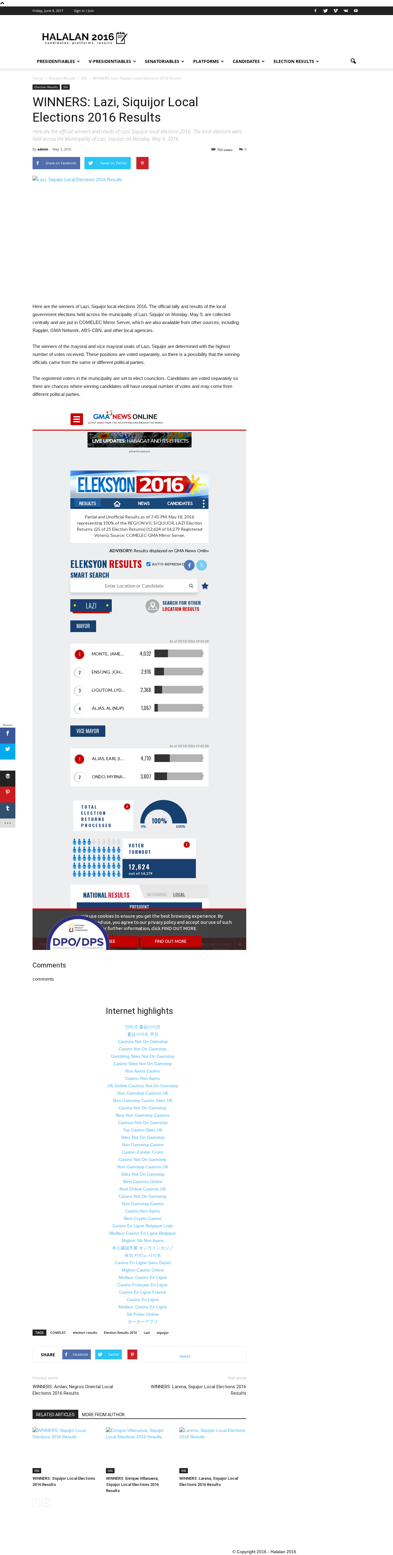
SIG (65, 87)
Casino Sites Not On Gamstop (143, 1063)
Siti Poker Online (142, 1314)
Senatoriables (162, 61)
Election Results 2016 (120, 1332)
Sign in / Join (84, 10)
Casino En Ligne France (142, 1292)
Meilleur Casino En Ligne (143, 1277)
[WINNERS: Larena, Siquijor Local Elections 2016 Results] (212, 1450)
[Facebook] (315, 10)
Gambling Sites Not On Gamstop (142, 1056)
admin (42, 149)
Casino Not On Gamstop (142, 1048)
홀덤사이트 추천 (142, 1034)
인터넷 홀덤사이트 (143, 1026)
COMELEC (58, 1332)
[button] (353, 61)
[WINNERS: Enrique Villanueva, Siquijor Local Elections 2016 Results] (139, 1450)
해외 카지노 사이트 (142, 1255)
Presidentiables (56, 61)
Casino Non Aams (142, 1078)
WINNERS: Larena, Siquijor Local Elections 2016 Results (198, 1390)
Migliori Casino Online (143, 1270)
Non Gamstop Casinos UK (142, 1093)
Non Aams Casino (142, 1071)
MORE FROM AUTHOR (103, 1414)
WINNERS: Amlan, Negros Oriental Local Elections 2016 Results (73, 1390)
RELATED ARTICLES (55, 1414)
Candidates (246, 61)
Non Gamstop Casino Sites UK (143, 1100)
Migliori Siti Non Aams (143, 1240)
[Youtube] (355, 10)
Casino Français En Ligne (143, 1284)
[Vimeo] (335, 10)
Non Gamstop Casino (143, 1144)
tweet (185, 1356)
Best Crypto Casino (142, 1218)
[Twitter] (325, 10)
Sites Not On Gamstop (143, 1137)
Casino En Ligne (143, 1299)
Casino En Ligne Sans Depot (143, 1262)
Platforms (206, 61)
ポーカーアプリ (143, 1321)
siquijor (163, 1332)
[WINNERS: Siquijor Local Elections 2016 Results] (66, 1450)
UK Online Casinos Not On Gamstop (142, 1085)
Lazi (147, 1332)
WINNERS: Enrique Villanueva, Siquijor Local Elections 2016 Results (132, 1484)
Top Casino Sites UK (142, 1129)
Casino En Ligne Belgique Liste (142, 1225)
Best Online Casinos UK (142, 1188)
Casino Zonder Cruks (142, 1152)
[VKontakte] (345, 10)
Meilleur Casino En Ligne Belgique (142, 1233)
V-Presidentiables (110, 61)
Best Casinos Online (142, 1181)
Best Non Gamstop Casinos (142, 1115)
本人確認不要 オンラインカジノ (142, 1247)
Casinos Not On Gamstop (143, 1041)
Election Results (294, 61)
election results (85, 1332)
